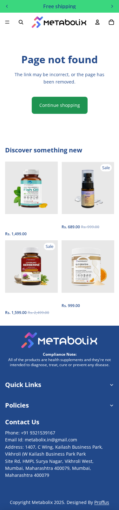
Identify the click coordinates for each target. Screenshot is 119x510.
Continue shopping (59, 105)
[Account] (97, 22)
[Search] (21, 22)
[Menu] (7, 22)
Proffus (101, 502)
